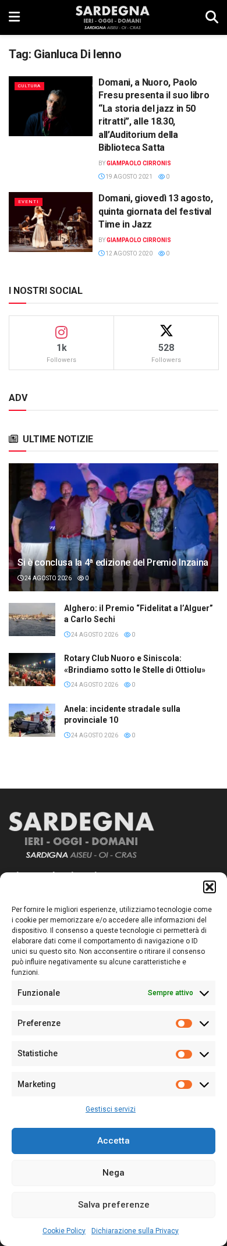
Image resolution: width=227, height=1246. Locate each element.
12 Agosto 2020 (128, 253)
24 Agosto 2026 (47, 578)
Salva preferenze (114, 1204)
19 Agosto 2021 (128, 176)
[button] (209, 887)
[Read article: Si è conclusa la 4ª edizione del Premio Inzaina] (113, 538)
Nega (113, 1172)
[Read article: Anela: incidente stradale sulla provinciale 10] (32, 720)
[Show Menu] (14, 17)
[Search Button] (211, 17)
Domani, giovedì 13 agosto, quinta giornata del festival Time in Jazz (155, 211)
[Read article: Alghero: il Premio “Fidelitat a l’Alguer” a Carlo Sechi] (32, 619)
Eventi (28, 201)
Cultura (29, 85)
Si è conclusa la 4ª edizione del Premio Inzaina (112, 562)
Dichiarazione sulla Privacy (135, 1231)
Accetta (113, 1140)
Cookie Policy (64, 1231)
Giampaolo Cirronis (139, 163)
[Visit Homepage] (113, 17)
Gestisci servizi (111, 1109)
